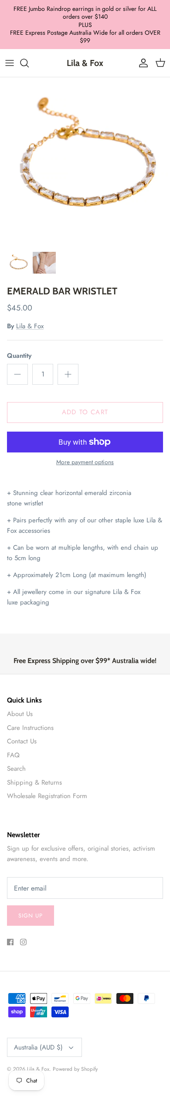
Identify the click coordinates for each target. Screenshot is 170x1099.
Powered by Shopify (75, 1069)
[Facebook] (10, 942)
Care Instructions (30, 728)
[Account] (141, 63)
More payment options (85, 462)
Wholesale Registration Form (47, 796)
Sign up (30, 915)
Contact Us (22, 741)
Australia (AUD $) (38, 1047)
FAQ (13, 755)
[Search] (28, 63)
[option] (85, 162)
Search (16, 768)
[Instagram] (23, 942)
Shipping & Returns (34, 782)
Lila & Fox (30, 326)
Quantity (19, 355)
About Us (20, 714)
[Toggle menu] (9, 63)
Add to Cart (85, 412)
